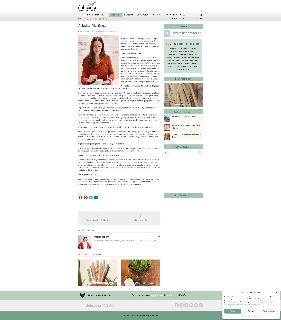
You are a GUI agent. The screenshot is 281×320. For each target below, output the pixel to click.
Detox (180, 51)
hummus (191, 57)
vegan (189, 66)
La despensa (142, 14)
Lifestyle (115, 14)
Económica (191, 51)
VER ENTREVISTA (135, 241)
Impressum (257, 316)
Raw (174, 63)
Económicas (173, 54)
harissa (184, 57)
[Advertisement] (183, 173)
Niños (182, 60)
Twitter (191, 19)
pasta (191, 60)
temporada (172, 295)
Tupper (183, 66)
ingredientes (156, 295)
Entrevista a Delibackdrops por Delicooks (98, 283)
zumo (187, 69)
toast (178, 66)
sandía (179, 63)
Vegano (195, 66)
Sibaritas (186, 63)
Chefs (156, 14)
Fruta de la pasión (140, 220)
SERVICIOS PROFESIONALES (175, 14)
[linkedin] (96, 198)
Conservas (173, 51)
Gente (107, 31)
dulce (185, 51)
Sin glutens (171, 66)
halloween (177, 57)
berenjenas (172, 48)
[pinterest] (85, 198)
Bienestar (128, 14)
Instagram (183, 19)
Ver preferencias (269, 311)
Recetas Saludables (96, 14)
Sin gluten (194, 63)
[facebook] (80, 198)
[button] (277, 292)
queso (170, 63)
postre (196, 60)
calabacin (193, 48)
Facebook (199, 19)
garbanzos (192, 54)
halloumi (169, 57)
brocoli (180, 48)
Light (197, 57)
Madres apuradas (173, 60)
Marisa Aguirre (85, 31)
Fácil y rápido (183, 54)
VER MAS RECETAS (149, 241)
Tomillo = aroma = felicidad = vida (97, 19)
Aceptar (233, 311)
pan (186, 60)
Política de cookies (246, 316)
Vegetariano (180, 69)
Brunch (186, 48)
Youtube (175, 19)
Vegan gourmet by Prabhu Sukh (98, 220)
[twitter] (90, 198)
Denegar (251, 311)
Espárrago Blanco (183, 104)
